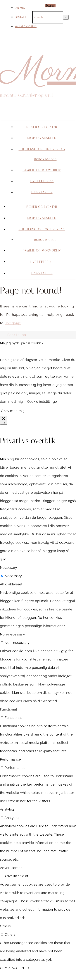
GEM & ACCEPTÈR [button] (14, 968)
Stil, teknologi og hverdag (42, 149)
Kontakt (20, 17)
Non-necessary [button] (12, 634)
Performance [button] (10, 759)
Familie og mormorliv (42, 170)
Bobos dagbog (45, 159)
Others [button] (5, 926)
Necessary (13, 576)
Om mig (20, 7)
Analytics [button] (7, 809)
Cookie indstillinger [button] (42, 401)
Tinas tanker (42, 192)
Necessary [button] (8, 567)
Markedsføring (26, 26)
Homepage (13, 323)
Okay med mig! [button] (13, 411)
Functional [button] (8, 709)
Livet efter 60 (42, 181)
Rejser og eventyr (41, 127)
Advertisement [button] (12, 868)
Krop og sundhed (41, 138)
